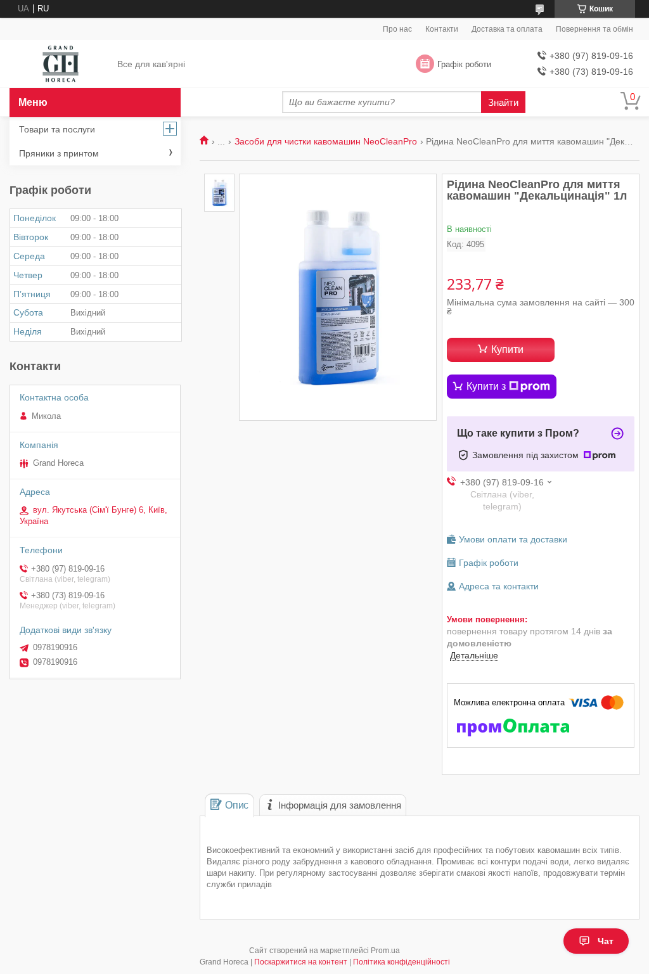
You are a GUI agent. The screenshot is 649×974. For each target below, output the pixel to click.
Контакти (441, 29)
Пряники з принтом (59, 153)
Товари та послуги (57, 129)
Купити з (486, 386)
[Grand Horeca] (60, 65)
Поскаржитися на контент (300, 962)
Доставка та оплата (507, 29)
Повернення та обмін (594, 29)
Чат (606, 941)
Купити (507, 349)
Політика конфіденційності (401, 962)
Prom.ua (385, 950)
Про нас (397, 29)
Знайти (503, 102)
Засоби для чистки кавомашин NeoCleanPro (326, 141)
